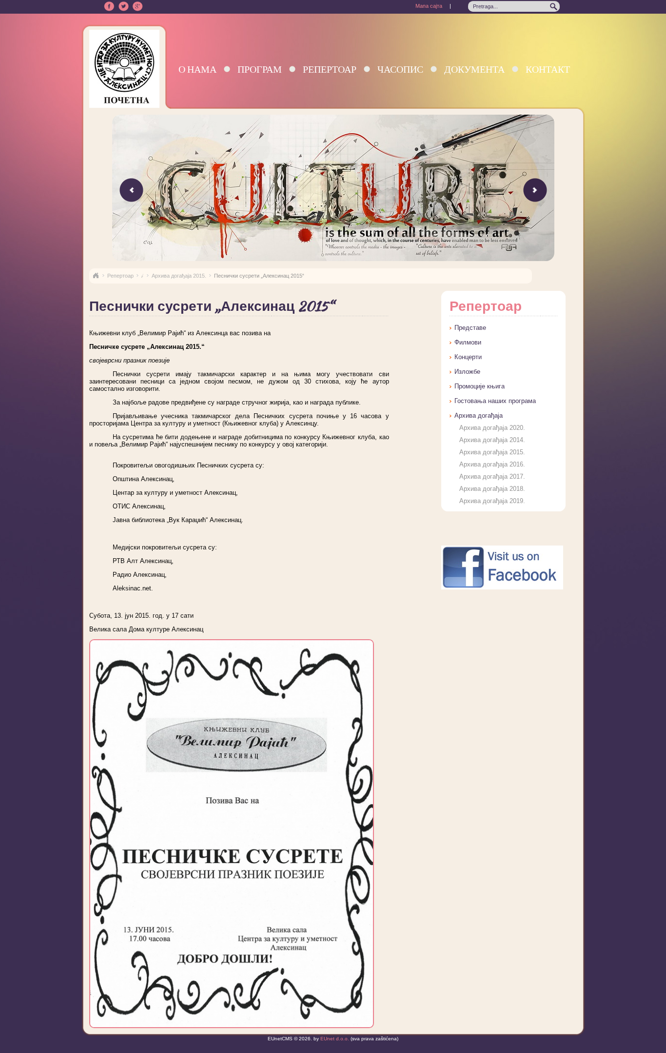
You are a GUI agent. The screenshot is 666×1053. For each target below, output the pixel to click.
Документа (474, 69)
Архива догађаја (478, 415)
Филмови (467, 342)
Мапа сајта (428, 6)
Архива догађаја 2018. (492, 488)
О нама (197, 69)
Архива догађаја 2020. (492, 427)
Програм (259, 69)
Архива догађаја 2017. (492, 476)
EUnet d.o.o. (334, 1038)
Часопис (400, 69)
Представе (470, 327)
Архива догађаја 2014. (492, 440)
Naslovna (95, 276)
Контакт (548, 69)
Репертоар (329, 69)
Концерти (468, 357)
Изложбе (467, 371)
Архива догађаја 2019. (492, 501)
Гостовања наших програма (495, 401)
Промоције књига (479, 386)
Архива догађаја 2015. (179, 276)
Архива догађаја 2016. (492, 464)
